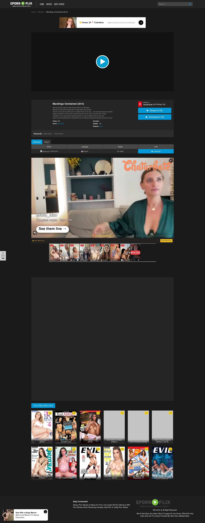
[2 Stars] (146, 105)
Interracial (61, 123)
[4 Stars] (150, 105)
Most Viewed (59, 4)
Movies (49, 4)
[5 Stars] (152, 105)
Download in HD (156, 116)
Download (37, 142)
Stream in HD (156, 110)
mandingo (48, 133)
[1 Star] (144, 105)
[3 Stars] (148, 105)
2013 (101, 126)
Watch (46, 142)
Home (42, 4)
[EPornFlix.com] (22, 4)
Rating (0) (146, 102)
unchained (59, 133)
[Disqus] (102, 308)
